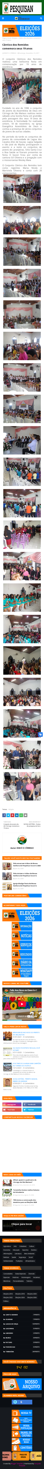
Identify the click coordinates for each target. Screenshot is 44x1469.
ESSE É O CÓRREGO (10, 53)
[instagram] (11, 1104)
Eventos (33, 1250)
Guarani (20, 1319)
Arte (15, 1246)
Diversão (32, 1274)
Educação (16, 1250)
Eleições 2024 (20, 1297)
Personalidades (18, 1281)
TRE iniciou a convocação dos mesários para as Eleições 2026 (25, 1201)
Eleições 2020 (31, 1294)
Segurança (22, 1257)
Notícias (6, 1257)
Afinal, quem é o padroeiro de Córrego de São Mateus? (24, 1181)
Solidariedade (8, 1261)
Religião (14, 38)
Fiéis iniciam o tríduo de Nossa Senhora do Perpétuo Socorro (25, 874)
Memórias (7, 1281)
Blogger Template (17, 1464)
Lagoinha (20, 1328)
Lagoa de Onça (20, 1324)
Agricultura (7, 1246)
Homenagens (25, 1277)
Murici (20, 1338)
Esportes (25, 1250)
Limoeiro (20, 1333)
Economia (7, 1250)
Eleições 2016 (8, 1294)
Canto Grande (20, 1315)
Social (31, 1257)
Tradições (19, 1261)
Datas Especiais (20, 1274)
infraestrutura (30, 1261)
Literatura (18, 1254)
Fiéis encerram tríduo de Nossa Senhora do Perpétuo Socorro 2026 (26, 864)
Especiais (7, 1277)
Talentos (29, 1281)
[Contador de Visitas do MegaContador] (22, 1368)
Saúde (14, 1257)
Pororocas (20, 1347)
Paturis (20, 1342)
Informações (8, 1254)
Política (6, 1301)
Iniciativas (36, 1277)
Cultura (31, 1246)
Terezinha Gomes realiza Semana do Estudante (26, 1191)
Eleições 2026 (31, 1297)
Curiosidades (8, 1274)
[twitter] (32, 1110)
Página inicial (6, 38)
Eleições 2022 (8, 1297)
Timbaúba (20, 1352)
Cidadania (22, 1246)
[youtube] (11, 1110)
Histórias (16, 1277)
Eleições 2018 (20, 1294)
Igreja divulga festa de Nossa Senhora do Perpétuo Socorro (25, 884)
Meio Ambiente (29, 1254)
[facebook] (32, 1104)
